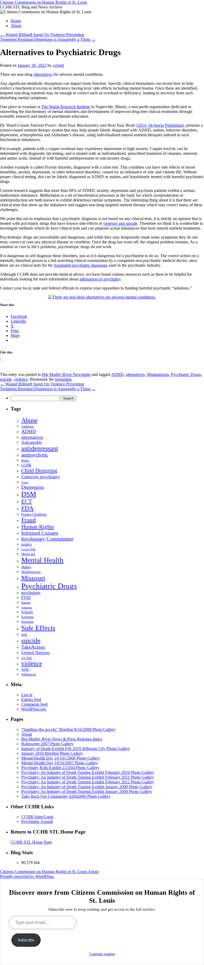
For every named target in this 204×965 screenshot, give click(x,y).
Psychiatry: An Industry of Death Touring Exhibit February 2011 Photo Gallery (87, 777)
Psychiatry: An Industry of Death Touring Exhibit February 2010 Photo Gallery (87, 772)
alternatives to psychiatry (100, 279)
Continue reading (102, 954)
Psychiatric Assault (37, 821)
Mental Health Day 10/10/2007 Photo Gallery (59, 763)
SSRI (24, 634)
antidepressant (39, 448)
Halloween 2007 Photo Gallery (47, 744)
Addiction (27, 426)
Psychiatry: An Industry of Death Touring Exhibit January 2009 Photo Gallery (86, 791)
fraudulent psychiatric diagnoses (81, 265)
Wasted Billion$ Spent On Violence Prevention (42, 34)
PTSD (26, 597)
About (16, 25)
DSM (28, 494)
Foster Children (34, 514)
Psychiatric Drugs (186, 374)
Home (16, 21)
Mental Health (42, 560)
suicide (6, 379)
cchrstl (58, 65)
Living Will (28, 549)
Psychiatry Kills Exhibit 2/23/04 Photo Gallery (60, 767)
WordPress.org (33, 709)
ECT (26, 501)
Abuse (29, 420)
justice (26, 544)
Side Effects (38, 628)
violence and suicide (120, 223)
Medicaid (28, 554)
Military (26, 567)
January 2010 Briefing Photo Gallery (52, 753)
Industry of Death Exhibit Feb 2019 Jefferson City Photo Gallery (75, 748)
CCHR (26, 465)
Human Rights (37, 527)
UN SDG (26, 658)
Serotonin (27, 622)
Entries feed (31, 699)
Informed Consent (39, 533)
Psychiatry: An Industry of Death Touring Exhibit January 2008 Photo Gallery (86, 786)
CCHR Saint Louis (37, 816)
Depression (32, 487)
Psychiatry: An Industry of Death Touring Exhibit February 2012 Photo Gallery (87, 782)
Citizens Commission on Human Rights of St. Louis (43, 2)
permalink (63, 379)
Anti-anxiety (31, 442)
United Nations (35, 652)
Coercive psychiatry (40, 476)
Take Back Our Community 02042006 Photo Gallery (65, 796)
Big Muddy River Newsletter (66, 374)
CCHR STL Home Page (31, 842)
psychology (31, 592)
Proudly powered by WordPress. (27, 876)
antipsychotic (34, 455)
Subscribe (26, 940)
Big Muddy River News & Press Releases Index (61, 739)
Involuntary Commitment (47, 539)
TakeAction (33, 647)
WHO (25, 670)
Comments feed (34, 704)
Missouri (33, 577)
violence (21, 379)
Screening (27, 617)
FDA (27, 508)
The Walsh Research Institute (65, 106)
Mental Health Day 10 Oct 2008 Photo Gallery (60, 758)
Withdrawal (28, 674)
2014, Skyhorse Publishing (160, 125)
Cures (24, 482)
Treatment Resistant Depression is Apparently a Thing (48, 39)
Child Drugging (39, 470)
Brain (25, 460)
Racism (26, 602)
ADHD (117, 374)
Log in (26, 694)
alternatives (42, 74)
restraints (26, 607)
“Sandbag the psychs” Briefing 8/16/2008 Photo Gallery (68, 729)
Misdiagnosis (158, 374)
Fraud (28, 520)
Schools (27, 612)
